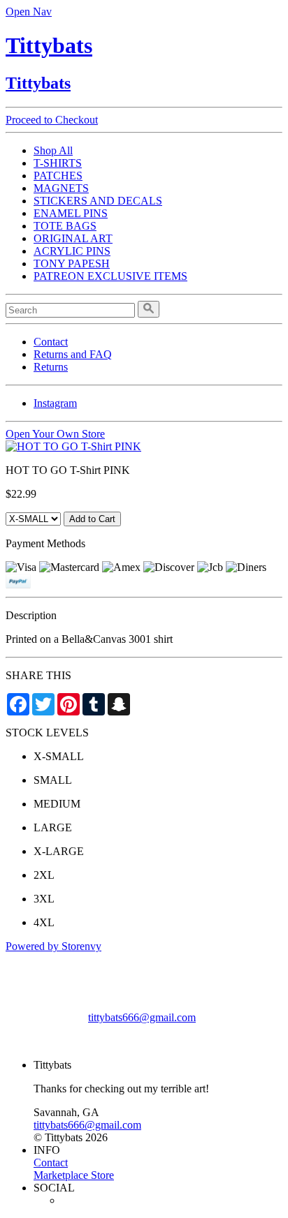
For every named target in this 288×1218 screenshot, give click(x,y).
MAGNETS (61, 188)
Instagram (55, 403)
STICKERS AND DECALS (98, 201)
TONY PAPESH (72, 263)
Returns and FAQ (73, 354)
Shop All (53, 150)
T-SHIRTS (58, 163)
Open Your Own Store (55, 434)
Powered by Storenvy (53, 946)
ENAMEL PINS (71, 213)
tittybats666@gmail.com (142, 1017)
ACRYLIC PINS (72, 251)
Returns (51, 367)
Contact (51, 342)
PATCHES (58, 175)
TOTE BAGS (65, 226)
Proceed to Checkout (52, 120)
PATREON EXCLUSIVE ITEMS (110, 276)
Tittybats (49, 45)
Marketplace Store (74, 1175)
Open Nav (29, 11)
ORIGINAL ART (73, 238)
